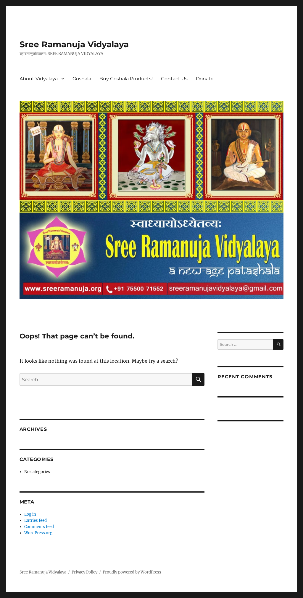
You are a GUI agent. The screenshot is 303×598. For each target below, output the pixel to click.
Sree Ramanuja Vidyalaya (74, 44)
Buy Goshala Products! (126, 79)
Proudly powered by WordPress (132, 572)
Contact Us (174, 79)
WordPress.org (38, 532)
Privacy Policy (84, 572)
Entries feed (35, 520)
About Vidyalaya (39, 79)
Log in (30, 514)
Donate (205, 79)
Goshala (81, 79)
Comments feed (39, 526)
